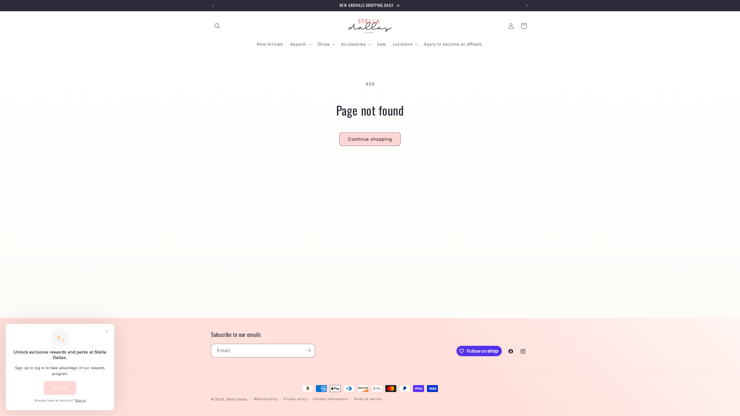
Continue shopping (370, 139)
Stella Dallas (236, 399)
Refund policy (266, 399)
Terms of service (368, 399)
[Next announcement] (527, 5)
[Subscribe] (308, 350)
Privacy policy (296, 399)
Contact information (330, 399)
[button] (217, 26)
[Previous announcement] (213, 5)
